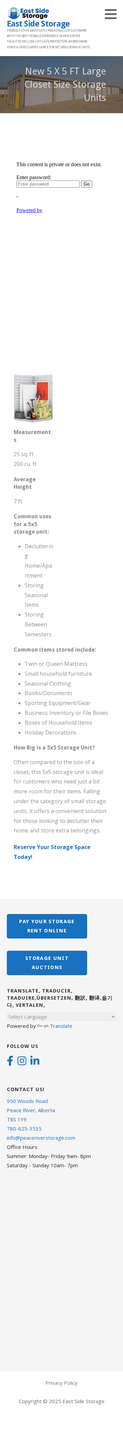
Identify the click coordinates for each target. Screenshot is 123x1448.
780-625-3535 (24, 1128)
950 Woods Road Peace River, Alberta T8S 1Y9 (31, 1110)
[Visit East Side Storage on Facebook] (10, 1061)
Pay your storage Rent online (46, 926)
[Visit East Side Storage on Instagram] (21, 1061)
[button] (113, 14)
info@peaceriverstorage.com (41, 1137)
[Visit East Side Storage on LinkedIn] (34, 1061)
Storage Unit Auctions (47, 962)
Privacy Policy (61, 1382)
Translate (61, 1025)
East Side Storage (38, 24)
